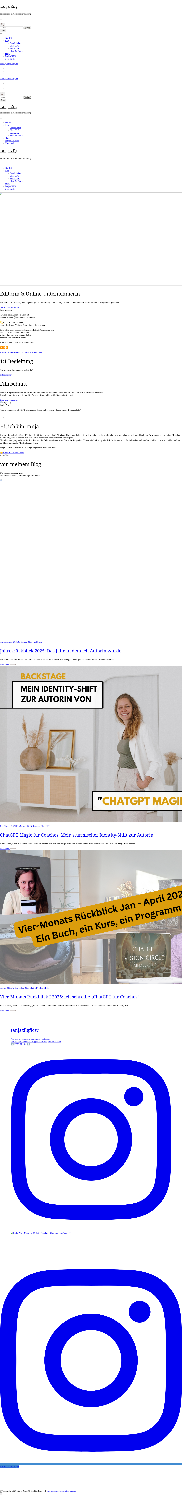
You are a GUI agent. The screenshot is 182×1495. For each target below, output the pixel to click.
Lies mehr (5, 664)
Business (36, 826)
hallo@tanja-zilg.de (9, 63)
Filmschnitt (15, 48)
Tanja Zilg (8, 6)
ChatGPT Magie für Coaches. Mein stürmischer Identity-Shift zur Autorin (76, 835)
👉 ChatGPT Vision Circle (12, 452)
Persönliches (15, 43)
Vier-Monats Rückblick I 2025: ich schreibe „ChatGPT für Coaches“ (69, 997)
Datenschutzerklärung (66, 1491)
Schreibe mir (6, 375)
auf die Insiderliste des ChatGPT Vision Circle (21, 352)
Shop (7, 53)
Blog (7, 40)
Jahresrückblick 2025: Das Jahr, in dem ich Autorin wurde (60, 651)
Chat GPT (14, 46)
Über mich (9, 59)
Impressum (52, 1491)
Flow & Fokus (16, 51)
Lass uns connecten (8, 400)
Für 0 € (8, 38)
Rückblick (37, 642)
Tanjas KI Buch (12, 56)
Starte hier (4, 307)
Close (3, 30)
